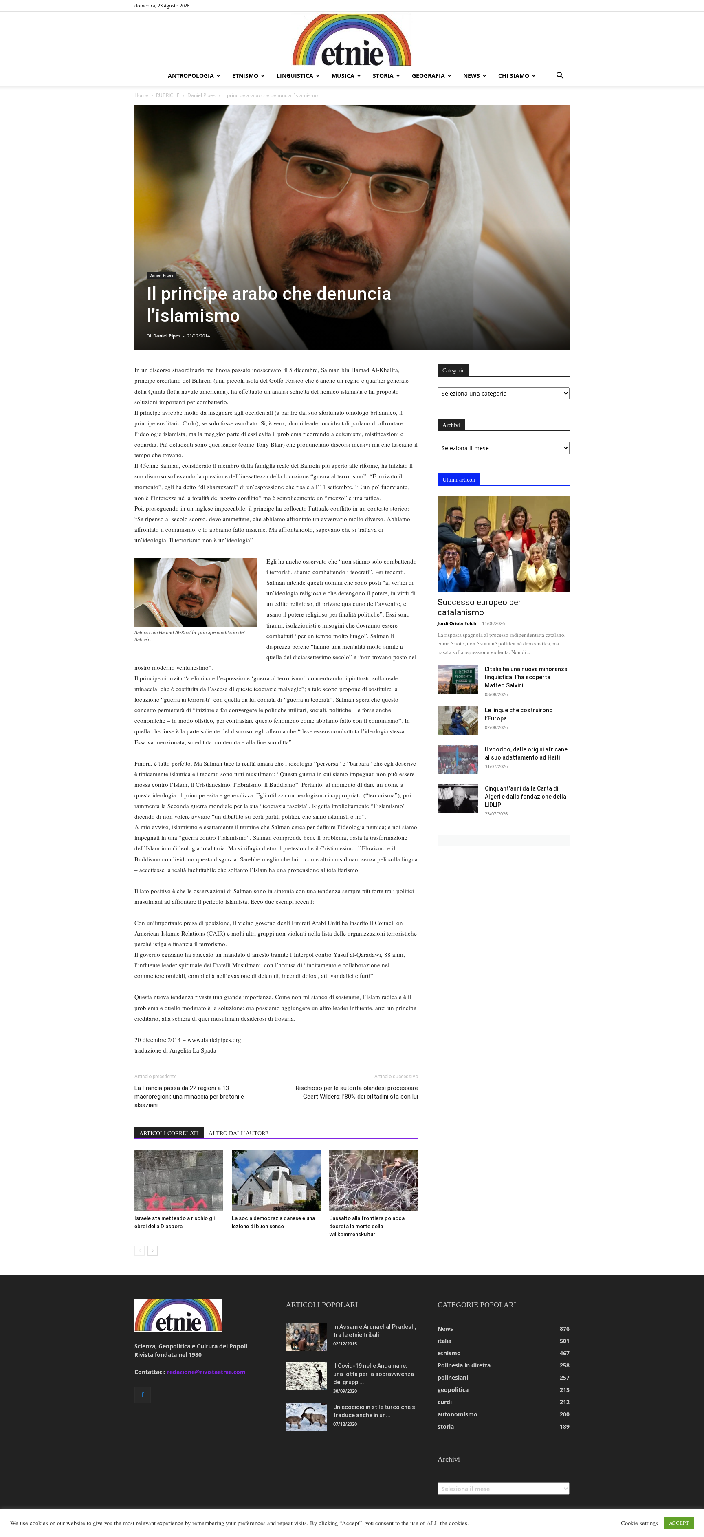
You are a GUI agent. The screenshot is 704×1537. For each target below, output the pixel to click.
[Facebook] (142, 1395)
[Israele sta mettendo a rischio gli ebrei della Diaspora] (178, 1180)
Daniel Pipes (201, 95)
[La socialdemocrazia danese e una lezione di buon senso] (276, 1180)
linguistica (295, 75)
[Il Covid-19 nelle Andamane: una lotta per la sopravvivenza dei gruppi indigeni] (306, 1376)
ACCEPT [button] (679, 1522)
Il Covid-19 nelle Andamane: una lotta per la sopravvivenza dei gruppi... (373, 1374)
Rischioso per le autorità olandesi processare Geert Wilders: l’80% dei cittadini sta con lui (357, 1092)
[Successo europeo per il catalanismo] (504, 544)
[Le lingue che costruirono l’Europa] (458, 720)
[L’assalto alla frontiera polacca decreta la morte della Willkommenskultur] (373, 1180)
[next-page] (152, 1251)
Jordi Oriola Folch (457, 623)
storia (383, 75)
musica (343, 75)
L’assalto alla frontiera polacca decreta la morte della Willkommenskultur (367, 1226)
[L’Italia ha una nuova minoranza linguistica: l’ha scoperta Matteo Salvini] (458, 679)
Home (141, 95)
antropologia (191, 75)
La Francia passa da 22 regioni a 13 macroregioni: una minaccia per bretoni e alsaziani (189, 1096)
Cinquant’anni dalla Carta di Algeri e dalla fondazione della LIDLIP (525, 796)
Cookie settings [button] (639, 1523)
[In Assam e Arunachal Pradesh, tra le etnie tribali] (306, 1337)
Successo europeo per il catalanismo (482, 607)
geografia (428, 75)
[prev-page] (139, 1251)
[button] (560, 76)
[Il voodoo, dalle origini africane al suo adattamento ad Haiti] (458, 759)
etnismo (245, 75)
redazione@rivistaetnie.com (206, 1372)
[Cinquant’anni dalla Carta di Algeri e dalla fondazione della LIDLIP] (458, 798)
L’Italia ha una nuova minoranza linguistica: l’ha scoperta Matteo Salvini (526, 677)
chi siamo (513, 75)
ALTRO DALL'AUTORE (239, 1133)
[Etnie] (352, 39)
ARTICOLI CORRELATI (169, 1133)
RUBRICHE (168, 95)
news (471, 75)
